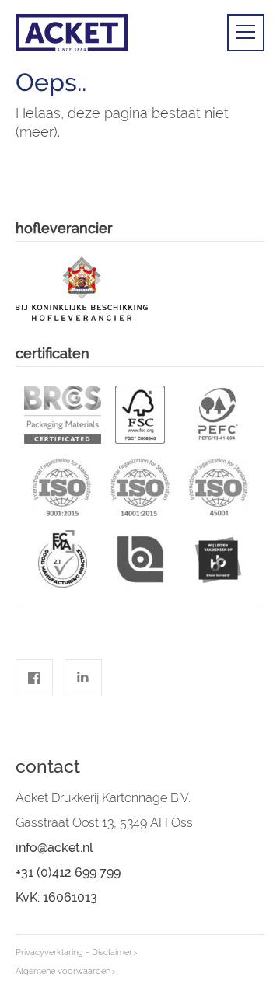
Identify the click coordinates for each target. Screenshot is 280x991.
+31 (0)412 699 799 (68, 872)
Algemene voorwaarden (63, 971)
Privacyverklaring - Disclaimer (74, 952)
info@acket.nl (54, 847)
